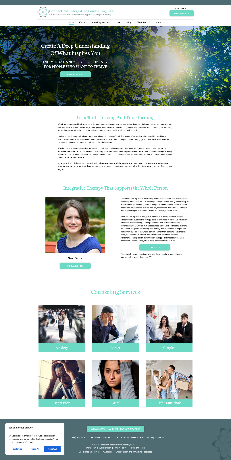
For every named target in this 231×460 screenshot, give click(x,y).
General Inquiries (102, 437)
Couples (169, 347)
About (82, 22)
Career (115, 347)
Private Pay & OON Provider (98, 448)
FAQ (120, 22)
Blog (129, 22)
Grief (115, 402)
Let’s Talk (155, 247)
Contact (159, 22)
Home (71, 22)
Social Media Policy (88, 452)
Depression (61, 402)
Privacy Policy (120, 448)
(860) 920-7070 (181, 13)
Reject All (35, 449)
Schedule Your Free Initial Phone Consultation (115, 429)
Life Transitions (169, 402)
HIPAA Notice (106, 452)
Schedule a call (75, 74)
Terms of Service (137, 448)
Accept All (52, 449)
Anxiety (62, 347)
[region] (34, 439)
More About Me (75, 266)
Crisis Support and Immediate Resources (134, 452)
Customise (17, 449)
